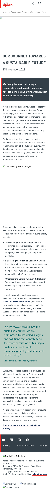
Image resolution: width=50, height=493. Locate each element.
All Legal (43, 445)
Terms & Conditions (25, 445)
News (5, 12)
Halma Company (39, 474)
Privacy (6, 445)
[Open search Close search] (39, 4)
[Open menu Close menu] (46, 4)
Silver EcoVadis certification (17, 302)
